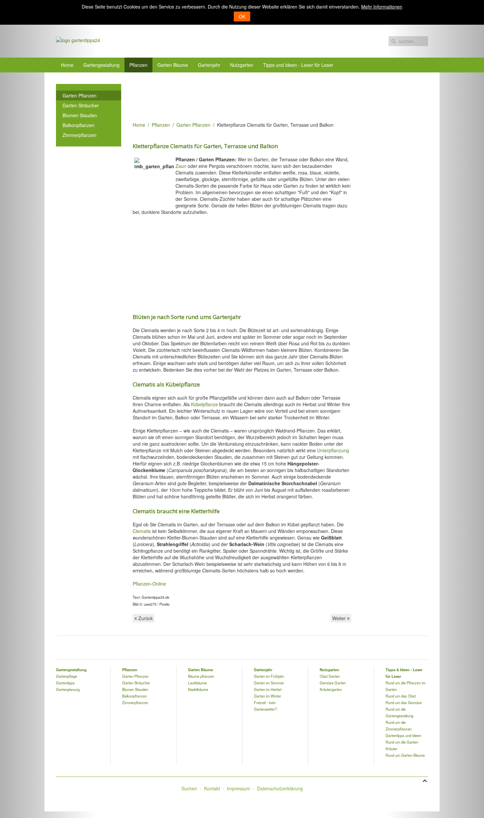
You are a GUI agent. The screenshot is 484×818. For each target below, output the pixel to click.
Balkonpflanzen (78, 125)
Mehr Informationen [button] (381, 6)
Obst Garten (330, 676)
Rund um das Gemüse (404, 702)
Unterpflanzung (333, 450)
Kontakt (212, 788)
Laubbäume (197, 682)
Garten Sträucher (81, 105)
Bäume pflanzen (201, 676)
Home (67, 65)
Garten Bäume (172, 65)
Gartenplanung (68, 689)
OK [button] (242, 16)
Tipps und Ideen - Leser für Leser (298, 65)
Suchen (189, 788)
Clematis (142, 531)
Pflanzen (138, 65)
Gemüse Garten (333, 682)
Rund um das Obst (401, 696)
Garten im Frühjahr (269, 676)
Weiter (339, 618)
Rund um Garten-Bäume (405, 755)
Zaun (180, 166)
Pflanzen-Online (149, 583)
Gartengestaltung (101, 65)
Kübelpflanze (204, 404)
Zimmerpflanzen (79, 135)
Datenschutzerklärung (280, 788)
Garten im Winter (267, 696)
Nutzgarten (241, 65)
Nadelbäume (198, 689)
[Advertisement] (252, 99)
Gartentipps (65, 682)
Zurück (145, 618)
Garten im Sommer (269, 682)
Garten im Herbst (268, 689)
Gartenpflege (66, 676)
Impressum (238, 788)
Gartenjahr (209, 65)
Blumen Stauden (80, 115)
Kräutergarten (331, 689)
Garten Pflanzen (193, 124)
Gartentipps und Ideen (403, 735)
